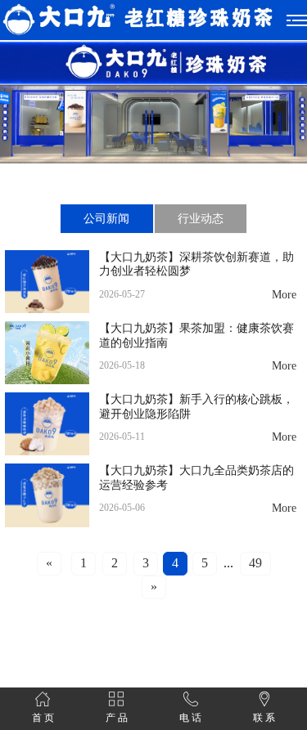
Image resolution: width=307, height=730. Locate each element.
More (284, 295)
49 (255, 564)
